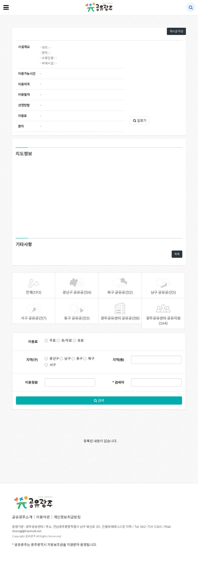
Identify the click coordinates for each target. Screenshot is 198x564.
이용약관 (43, 517)
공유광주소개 (22, 517)
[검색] (191, 7)
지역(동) (118, 360)
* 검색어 (118, 382)
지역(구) (32, 360)
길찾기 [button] (141, 120)
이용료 (33, 342)
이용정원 (31, 382)
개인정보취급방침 (67, 517)
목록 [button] (177, 254)
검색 (100, 400)
